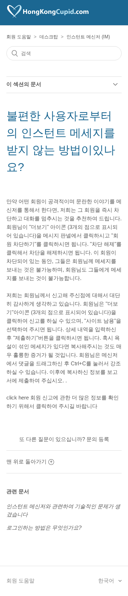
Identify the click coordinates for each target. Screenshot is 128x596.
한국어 (107, 581)
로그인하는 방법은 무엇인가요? (43, 528)
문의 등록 (97, 439)
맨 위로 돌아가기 (26, 461)
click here (17, 397)
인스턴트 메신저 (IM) (88, 36)
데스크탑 (48, 36)
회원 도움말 (18, 36)
